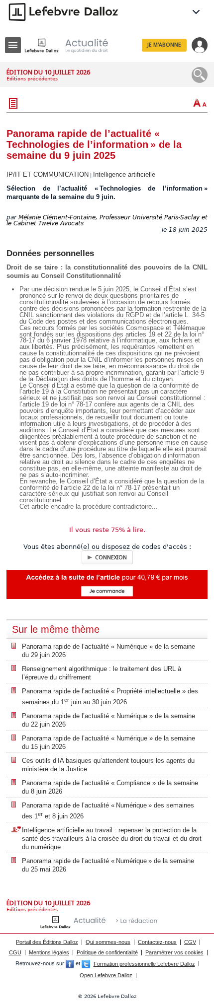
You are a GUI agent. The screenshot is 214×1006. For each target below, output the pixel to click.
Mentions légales (49, 952)
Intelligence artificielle (124, 174)
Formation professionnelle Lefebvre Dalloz (144, 964)
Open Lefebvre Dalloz (106, 975)
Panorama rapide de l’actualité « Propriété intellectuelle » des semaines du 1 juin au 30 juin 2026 (110, 696)
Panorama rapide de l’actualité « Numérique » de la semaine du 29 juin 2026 (108, 651)
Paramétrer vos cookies (174, 952)
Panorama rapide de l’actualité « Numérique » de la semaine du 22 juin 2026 (108, 720)
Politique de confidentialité (107, 952)
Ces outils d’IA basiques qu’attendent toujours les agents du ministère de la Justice (108, 765)
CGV (190, 942)
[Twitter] (86, 964)
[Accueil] (74, 45)
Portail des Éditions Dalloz (47, 942)
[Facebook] (70, 964)
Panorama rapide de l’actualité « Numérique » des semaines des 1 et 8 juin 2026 (108, 811)
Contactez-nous (157, 942)
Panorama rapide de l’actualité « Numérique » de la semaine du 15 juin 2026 (108, 742)
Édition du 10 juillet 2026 (48, 72)
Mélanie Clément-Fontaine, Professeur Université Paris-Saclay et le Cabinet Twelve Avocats (107, 220)
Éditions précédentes (32, 78)
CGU (15, 952)
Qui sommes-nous (108, 942)
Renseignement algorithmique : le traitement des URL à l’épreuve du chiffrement (101, 673)
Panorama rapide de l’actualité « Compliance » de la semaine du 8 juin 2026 (110, 787)
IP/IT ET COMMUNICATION (47, 174)
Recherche (200, 75)
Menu (13, 45)
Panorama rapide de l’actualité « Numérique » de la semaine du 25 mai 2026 (108, 865)
